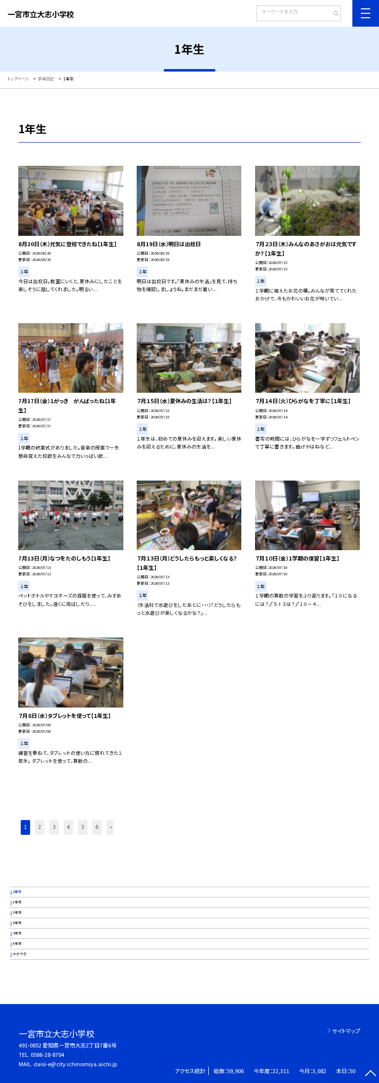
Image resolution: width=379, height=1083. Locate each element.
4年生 (17, 922)
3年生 (17, 912)
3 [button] (54, 826)
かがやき (19, 953)
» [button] (111, 826)
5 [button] (82, 826)
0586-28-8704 (47, 1054)
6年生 (17, 943)
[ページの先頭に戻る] (370, 1074)
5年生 (17, 933)
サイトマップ (346, 1031)
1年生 (17, 891)
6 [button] (97, 826)
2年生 (17, 901)
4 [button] (68, 826)
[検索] (332, 14)
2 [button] (39, 826)
